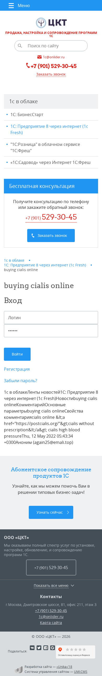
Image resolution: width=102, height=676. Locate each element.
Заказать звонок (51, 74)
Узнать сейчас (50, 512)
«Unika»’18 (64, 666)
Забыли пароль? (20, 380)
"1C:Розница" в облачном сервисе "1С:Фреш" (45, 147)
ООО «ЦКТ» (16, 537)
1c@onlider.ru (51, 616)
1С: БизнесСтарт (26, 114)
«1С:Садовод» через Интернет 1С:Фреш (50, 162)
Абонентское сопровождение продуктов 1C (51, 472)
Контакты (51, 596)
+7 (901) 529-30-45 (51, 610)
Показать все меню (51, 585)
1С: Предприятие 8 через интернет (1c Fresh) (49, 129)
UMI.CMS (80, 671)
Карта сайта (51, 622)
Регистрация (17, 369)
